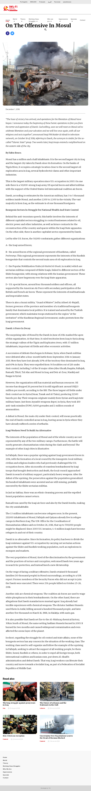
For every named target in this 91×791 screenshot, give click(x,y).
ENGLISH (33, 2)
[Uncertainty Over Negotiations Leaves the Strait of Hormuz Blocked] (57, 724)
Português (23, 2)
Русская (57, 2)
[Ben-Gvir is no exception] (20, 724)
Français (42, 2)
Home (8, 20)
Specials (74, 19)
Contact (82, 20)
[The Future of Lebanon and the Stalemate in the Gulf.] (57, 691)
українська (67, 2)
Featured (5, 739)
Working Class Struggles (34, 20)
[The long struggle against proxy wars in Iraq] (20, 691)
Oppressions (63, 19)
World (15, 19)
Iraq (4, 708)
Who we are (50, 20)
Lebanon (42, 708)
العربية (49, 2)
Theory (22, 19)
